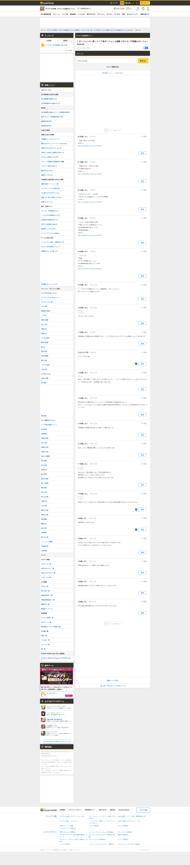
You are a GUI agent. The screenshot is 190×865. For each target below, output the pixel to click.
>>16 (80, 312)
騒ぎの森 (44, 360)
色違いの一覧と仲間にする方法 (51, 197)
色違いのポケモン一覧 (48, 573)
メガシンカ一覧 (46, 577)
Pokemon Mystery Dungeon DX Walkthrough (56, 659)
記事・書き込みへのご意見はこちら (114, 686)
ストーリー (56, 14)
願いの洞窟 (44, 483)
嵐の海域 (44, 429)
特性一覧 (44, 635)
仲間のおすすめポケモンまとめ (51, 148)
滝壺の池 (44, 501)
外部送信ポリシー (90, 810)
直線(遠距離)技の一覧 (48, 600)
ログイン (146, 3)
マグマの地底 (45, 365)
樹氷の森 (44, 351)
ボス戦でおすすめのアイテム (50, 193)
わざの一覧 (44, 586)
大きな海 (44, 506)
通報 (145, 136)
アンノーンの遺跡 (47, 542)
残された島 (44, 537)
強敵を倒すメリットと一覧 (49, 184)
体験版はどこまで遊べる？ (49, 251)
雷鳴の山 (44, 333)
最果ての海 (44, 510)
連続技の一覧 (45, 604)
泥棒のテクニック (47, 202)
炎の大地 (44, 443)
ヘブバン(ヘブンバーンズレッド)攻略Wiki (101, 832)
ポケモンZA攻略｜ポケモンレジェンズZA (72, 816)
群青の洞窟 (44, 342)
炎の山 (43, 347)
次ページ (117, 130)
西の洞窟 (44, 461)
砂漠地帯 (44, 533)
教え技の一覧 (45, 591)
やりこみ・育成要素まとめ (49, 211)
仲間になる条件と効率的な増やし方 (52, 152)
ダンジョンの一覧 (47, 302)
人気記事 (48, 41)
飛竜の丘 (44, 524)
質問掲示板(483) (46, 126)
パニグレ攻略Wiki (123, 839)
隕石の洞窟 (44, 479)
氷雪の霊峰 (44, 356)
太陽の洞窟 (44, 438)
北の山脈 (44, 465)
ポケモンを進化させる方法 (49, 157)
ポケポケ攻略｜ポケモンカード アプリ (129, 821)
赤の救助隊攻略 (46, 14)
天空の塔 (44, 369)
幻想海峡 (44, 550)
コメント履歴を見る (112, 67)
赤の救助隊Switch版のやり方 (50, 103)
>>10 (80, 468)
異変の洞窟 (44, 320)
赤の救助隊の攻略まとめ (49, 99)
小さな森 (44, 306)
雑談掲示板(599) (46, 121)
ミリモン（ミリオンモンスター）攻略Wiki (101, 844)
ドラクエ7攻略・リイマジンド (69, 821)
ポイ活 (115, 3)
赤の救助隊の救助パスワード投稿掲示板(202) (55, 112)
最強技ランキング (47, 609)
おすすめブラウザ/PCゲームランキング (57, 741)
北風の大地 (44, 452)
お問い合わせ (103, 810)
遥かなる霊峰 (45, 456)
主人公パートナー (132, 14)
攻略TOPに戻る (46, 90)
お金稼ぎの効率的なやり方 (49, 220)
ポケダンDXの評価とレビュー (50, 247)
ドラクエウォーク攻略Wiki (68, 828)
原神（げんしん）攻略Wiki (68, 832)
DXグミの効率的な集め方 (49, 224)
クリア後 (65, 14)
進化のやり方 (91, 14)
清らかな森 (44, 497)
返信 (142, 153)
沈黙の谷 (44, 329)
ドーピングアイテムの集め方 (50, 233)
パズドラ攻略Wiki (94, 826)
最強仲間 (73, 14)
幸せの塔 (44, 492)
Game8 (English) (124, 810)
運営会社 (112, 810)
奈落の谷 (44, 470)
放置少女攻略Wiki (123, 835)
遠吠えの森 (44, 515)
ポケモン (109, 14)
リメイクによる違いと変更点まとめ (52, 242)
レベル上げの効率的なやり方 (50, 215)
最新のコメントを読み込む (113, 73)
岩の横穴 (44, 383)
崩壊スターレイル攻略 (66, 826)
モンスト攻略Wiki (123, 826)
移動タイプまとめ (47, 175)
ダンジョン (101, 14)
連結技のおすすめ (47, 170)
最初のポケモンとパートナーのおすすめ (54, 143)
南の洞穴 (44, 528)
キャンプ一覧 (45, 644)
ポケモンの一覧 (46, 564)
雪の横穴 (44, 416)
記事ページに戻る (112, 680)
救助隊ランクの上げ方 (48, 229)
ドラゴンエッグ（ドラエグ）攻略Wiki (129, 844)
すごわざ (117, 14)
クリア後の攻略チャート (49, 425)
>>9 (80, 498)
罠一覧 (43, 649)
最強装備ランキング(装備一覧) (51, 627)
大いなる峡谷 (45, 338)
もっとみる (68, 50)
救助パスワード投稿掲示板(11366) (52, 117)
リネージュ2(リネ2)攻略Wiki (97, 839)
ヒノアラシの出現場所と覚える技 (56, 45)
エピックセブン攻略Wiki (125, 832)
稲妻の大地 (44, 447)
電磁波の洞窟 (45, 311)
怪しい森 (44, 324)
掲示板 (65, 41)
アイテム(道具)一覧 (47, 618)
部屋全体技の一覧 (47, 595)
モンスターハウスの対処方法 (50, 188)
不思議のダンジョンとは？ (49, 284)
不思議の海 (44, 546)
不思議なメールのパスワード (50, 139)
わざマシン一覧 (46, 622)
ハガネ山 (44, 315)
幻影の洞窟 (44, 378)
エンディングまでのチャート (50, 297)
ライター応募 (143, 810)
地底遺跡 (44, 434)
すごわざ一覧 (45, 640)
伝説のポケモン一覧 (47, 568)
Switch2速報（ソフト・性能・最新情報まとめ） (132, 816)
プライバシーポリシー (75, 810)
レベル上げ (81, 14)
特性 (123, 14)
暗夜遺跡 (44, 519)
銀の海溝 (44, 474)
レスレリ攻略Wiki (65, 844)
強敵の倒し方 (144, 14)
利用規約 (62, 810)
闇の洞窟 (44, 488)
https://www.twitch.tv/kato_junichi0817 (90, 146)
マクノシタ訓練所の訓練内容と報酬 (52, 161)
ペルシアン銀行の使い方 (49, 166)
